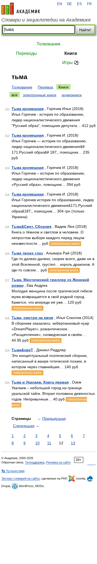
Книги (70, 53)
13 (73, 443)
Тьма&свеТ (22, 350)
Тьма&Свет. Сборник (31, 226)
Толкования (48, 44)
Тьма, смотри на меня (32, 317)
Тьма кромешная (28, 109)
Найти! (85, 30)
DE (69, 4)
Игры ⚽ (70, 62)
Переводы (26, 53)
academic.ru (20, 9)
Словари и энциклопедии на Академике (46, 20)
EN (59, 4)
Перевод (45, 87)
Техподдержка (34, 462)
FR (89, 4)
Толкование (22, 87)
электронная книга (65, 244)
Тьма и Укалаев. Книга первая (40, 382)
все (15, 95)
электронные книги (39, 95)
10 (37, 443)
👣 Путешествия (13, 471)
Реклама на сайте (58, 462)
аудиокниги (72, 95)
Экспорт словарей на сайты (20, 478)
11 (49, 443)
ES (79, 4)
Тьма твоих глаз (27, 253)
